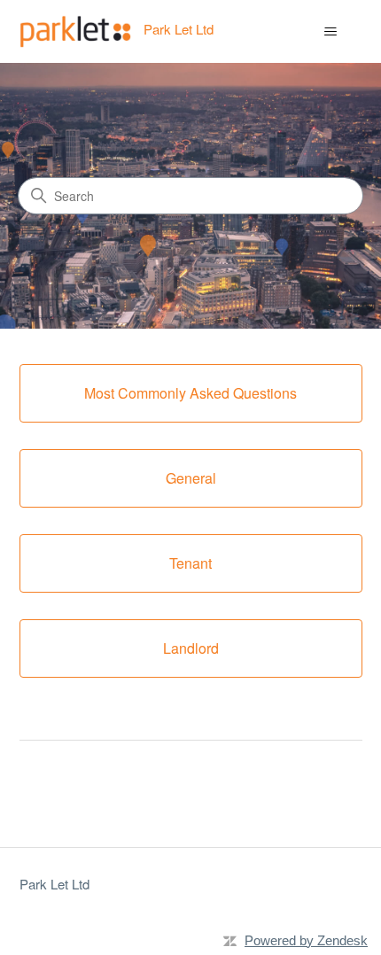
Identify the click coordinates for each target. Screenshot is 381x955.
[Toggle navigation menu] (330, 32)
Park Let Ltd (54, 883)
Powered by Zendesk (306, 940)
